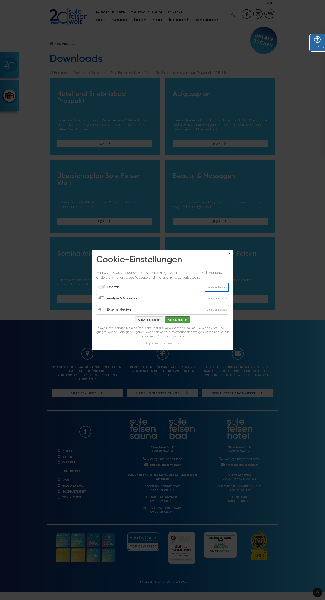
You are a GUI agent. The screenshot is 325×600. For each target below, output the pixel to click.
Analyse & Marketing (122, 298)
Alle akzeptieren (177, 319)
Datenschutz (171, 343)
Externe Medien (119, 310)
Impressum (153, 343)
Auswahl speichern (149, 319)
